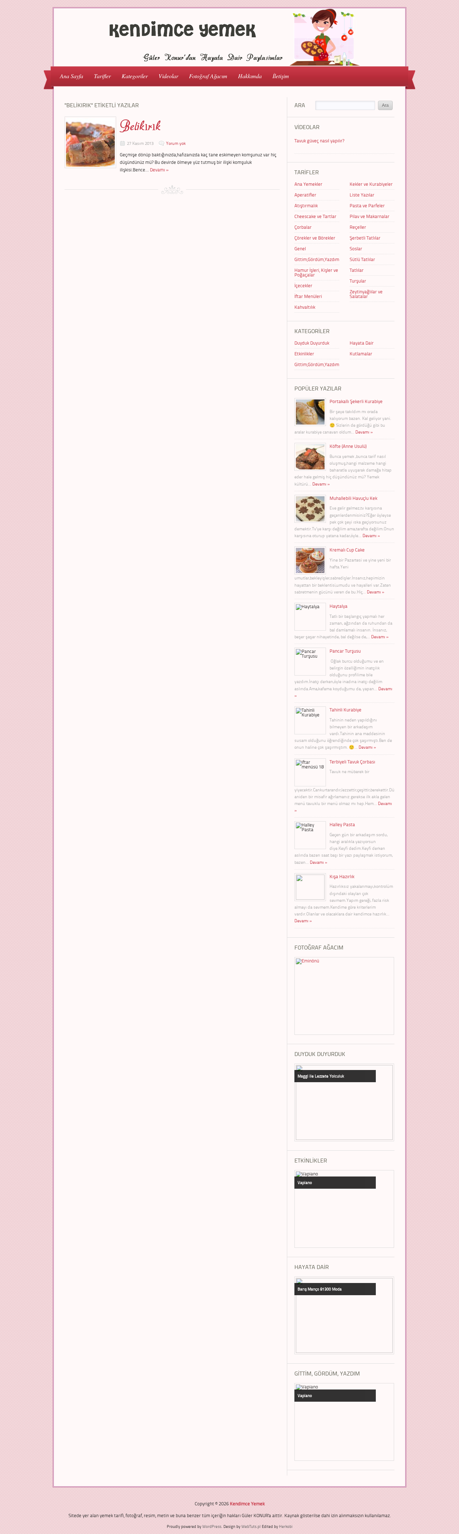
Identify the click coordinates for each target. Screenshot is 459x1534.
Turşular (358, 281)
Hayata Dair (362, 343)
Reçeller (358, 227)
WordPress (211, 1526)
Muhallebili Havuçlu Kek (353, 498)
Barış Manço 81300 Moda (320, 1289)
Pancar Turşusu (345, 651)
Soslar (356, 248)
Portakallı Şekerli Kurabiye (356, 401)
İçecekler (303, 285)
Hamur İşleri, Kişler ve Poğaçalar (316, 272)
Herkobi (286, 1526)
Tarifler (100, 75)
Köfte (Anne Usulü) (348, 446)
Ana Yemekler (308, 184)
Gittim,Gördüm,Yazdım (316, 259)
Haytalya (338, 606)
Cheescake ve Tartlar (315, 216)
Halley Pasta (342, 824)
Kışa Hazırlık (342, 876)
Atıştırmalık (306, 205)
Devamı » (159, 169)
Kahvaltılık (304, 307)
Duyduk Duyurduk (311, 343)
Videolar (165, 75)
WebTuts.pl (251, 1526)
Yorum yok (176, 143)
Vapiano (305, 1182)
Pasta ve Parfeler (367, 205)
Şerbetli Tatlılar (365, 238)
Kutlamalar (361, 353)
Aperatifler (305, 194)
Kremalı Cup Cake (347, 549)
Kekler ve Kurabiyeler (371, 184)
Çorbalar (303, 227)
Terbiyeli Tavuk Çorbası (352, 761)
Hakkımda (250, 76)
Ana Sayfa (71, 76)
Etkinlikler (304, 353)
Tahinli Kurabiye (345, 709)
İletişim (281, 76)
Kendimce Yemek (247, 1503)
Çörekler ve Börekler (314, 238)
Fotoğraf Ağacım (208, 76)
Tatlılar (357, 270)
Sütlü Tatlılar (362, 259)
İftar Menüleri (308, 296)
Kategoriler (132, 75)
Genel (300, 248)
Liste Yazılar (362, 194)
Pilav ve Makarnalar (369, 216)
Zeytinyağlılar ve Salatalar (366, 293)
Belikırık (140, 126)
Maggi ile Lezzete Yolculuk (321, 1076)
